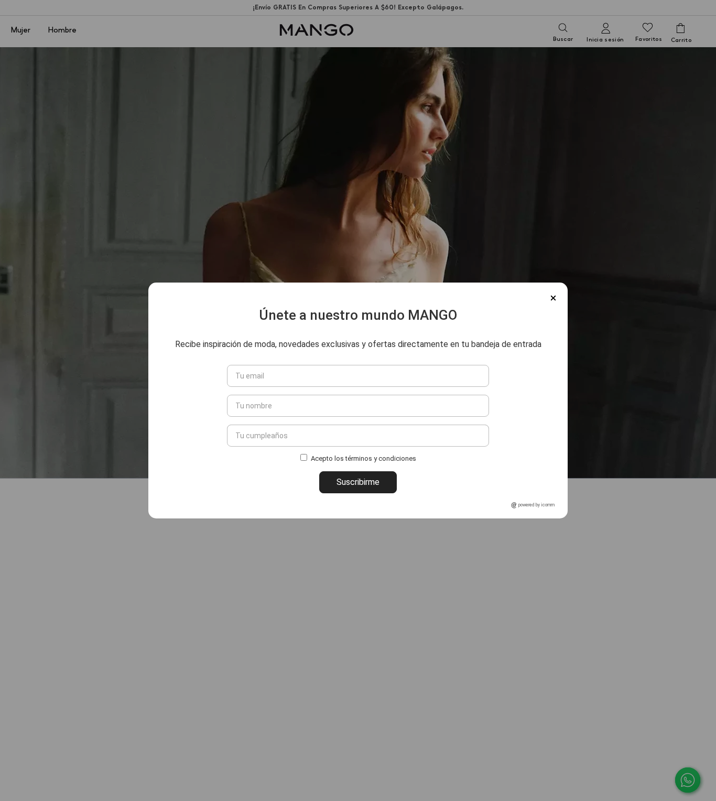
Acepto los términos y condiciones (363, 459)
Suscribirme (358, 482)
